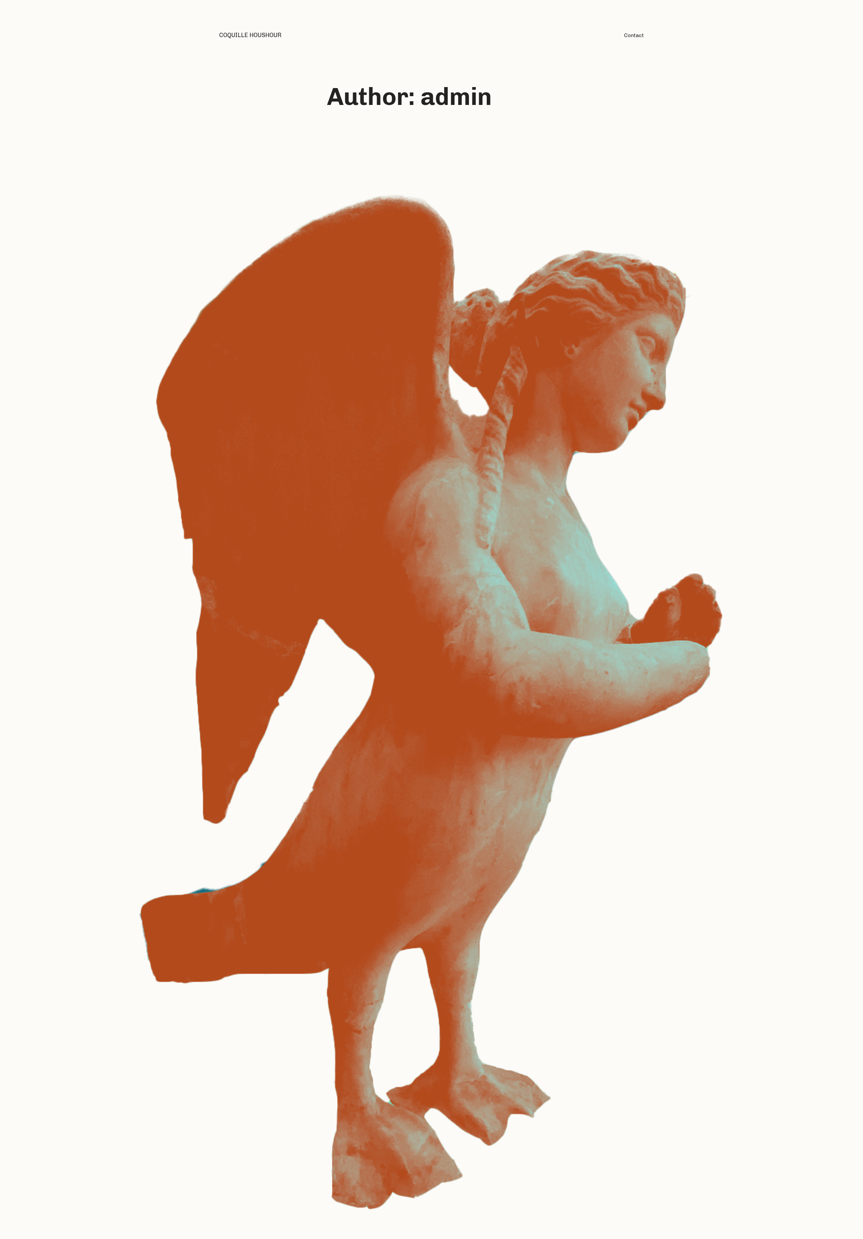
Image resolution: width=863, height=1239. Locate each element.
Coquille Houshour (250, 35)
